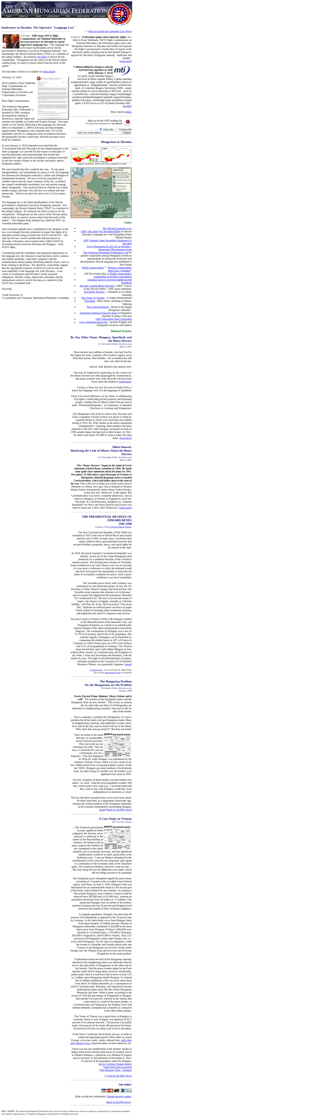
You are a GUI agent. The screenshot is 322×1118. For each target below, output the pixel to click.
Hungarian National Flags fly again (98, 313)
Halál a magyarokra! (93, 267)
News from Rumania (98, 307)
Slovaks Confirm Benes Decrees (97, 285)
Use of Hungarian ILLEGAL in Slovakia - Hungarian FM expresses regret (109, 248)
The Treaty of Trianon (92, 297)
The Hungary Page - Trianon (115, 1070)
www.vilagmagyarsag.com (93, 322)
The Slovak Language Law (117, 228)
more (128, 664)
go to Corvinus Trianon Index (115, 1064)
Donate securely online (119, 1096)
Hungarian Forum (113, 672)
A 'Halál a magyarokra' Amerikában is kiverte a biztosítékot (113, 275)
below (128, 111)
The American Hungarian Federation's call (105, 252)
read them (125, 381)
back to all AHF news (119, 809)
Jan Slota (42, 56)
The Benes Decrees (94, 291)
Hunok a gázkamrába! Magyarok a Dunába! (120, 269)
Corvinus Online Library (120, 527)
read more (125, 61)
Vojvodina (89, 300)
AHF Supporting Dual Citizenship (113, 319)
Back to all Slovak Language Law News (110, 31)
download (49, 71)
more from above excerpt (117, 1067)
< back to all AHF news (118, 1075)
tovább (127, 106)
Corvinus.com (96, 670)
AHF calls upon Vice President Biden (101, 231)
